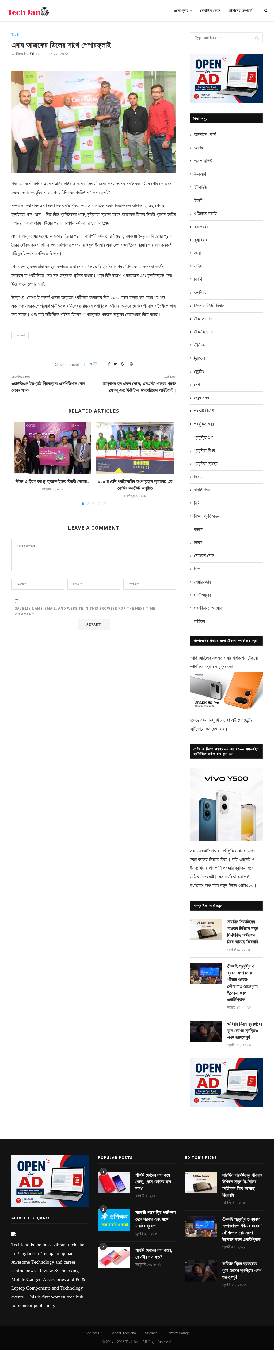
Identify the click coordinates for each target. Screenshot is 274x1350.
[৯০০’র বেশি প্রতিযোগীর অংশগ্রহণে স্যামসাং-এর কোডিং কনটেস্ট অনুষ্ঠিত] (134, 447)
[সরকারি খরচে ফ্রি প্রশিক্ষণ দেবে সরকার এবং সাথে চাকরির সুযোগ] (114, 1220)
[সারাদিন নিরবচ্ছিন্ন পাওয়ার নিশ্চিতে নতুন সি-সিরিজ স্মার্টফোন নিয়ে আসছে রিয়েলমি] (206, 929)
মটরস (198, 542)
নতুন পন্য (201, 397)
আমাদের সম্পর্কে (240, 10)
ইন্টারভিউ (200, 187)
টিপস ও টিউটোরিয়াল (209, 305)
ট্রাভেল (199, 358)
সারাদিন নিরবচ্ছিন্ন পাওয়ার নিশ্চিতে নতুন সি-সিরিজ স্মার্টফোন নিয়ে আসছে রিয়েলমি (242, 932)
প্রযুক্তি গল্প (203, 437)
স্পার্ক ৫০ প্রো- (201, 666)
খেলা (197, 253)
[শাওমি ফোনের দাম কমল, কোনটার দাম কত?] (114, 1257)
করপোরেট (201, 227)
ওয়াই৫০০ (245, 885)
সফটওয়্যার (202, 595)
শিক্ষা (197, 568)
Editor (34, 53)
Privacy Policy (177, 1333)
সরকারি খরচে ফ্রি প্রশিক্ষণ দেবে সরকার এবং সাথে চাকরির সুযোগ (155, 1219)
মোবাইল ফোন (210, 10)
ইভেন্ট (15, 35)
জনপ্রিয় (200, 292)
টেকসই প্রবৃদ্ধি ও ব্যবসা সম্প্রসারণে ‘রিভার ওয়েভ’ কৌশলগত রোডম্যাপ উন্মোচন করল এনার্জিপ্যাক (242, 983)
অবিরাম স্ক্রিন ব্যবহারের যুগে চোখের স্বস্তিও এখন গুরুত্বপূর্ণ (244, 1030)
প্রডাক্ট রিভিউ (204, 411)
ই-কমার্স (200, 174)
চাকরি (198, 279)
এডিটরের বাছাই (205, 213)
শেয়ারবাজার (202, 582)
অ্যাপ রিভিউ (203, 161)
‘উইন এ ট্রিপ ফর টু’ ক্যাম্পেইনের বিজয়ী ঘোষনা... (52, 481)
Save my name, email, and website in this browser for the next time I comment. (86, 611)
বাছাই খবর (202, 489)
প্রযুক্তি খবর (204, 424)
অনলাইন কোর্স (205, 134)
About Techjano (124, 1333)
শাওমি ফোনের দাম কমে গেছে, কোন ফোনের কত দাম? (153, 1181)
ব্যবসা (198, 529)
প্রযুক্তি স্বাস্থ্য (206, 463)
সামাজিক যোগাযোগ (208, 608)
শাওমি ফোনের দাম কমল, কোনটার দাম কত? (153, 1254)
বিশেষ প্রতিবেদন (206, 516)
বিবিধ (197, 503)
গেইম (198, 266)
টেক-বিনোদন (203, 332)
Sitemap (151, 1333)
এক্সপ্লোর (181, 10)
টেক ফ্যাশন (203, 319)
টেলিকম (199, 345)
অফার (198, 147)
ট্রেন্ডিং (199, 371)
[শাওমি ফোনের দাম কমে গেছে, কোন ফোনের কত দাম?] (114, 1182)
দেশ (197, 384)
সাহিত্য (199, 621)
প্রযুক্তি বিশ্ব (204, 450)
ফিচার (198, 476)
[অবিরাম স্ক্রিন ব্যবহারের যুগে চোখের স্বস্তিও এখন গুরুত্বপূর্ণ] (206, 1031)
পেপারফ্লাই (20, 335)
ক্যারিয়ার (200, 240)
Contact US (94, 1333)
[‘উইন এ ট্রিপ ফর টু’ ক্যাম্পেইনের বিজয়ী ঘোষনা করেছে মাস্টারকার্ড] (52, 447)
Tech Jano (132, 1342)
